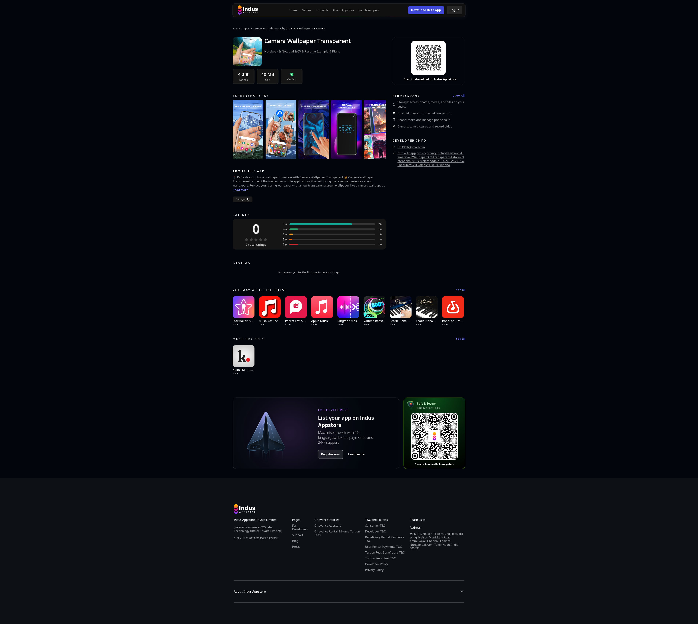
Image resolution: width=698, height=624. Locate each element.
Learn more (356, 454)
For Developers (368, 10)
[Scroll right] (460, 307)
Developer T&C (375, 531)
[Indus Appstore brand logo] (248, 10)
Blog (295, 541)
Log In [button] (455, 10)
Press (296, 546)
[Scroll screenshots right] (378, 129)
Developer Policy (376, 564)
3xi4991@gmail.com (411, 147)
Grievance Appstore (327, 525)
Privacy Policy (374, 570)
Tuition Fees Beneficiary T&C (385, 552)
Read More (240, 190)
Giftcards (322, 10)
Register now (330, 454)
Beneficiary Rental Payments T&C (384, 539)
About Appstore (343, 10)
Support (297, 535)
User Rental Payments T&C (383, 546)
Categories (259, 28)
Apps (246, 28)
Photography (277, 28)
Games (306, 10)
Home (293, 10)
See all (460, 290)
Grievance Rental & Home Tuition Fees (337, 533)
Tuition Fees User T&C (380, 558)
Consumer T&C (375, 525)
